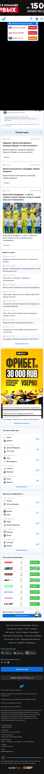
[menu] (42, 18)
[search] (31, 19)
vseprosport (3, 19)
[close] (37, 23)
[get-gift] (37, 19)
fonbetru (22, 387)
